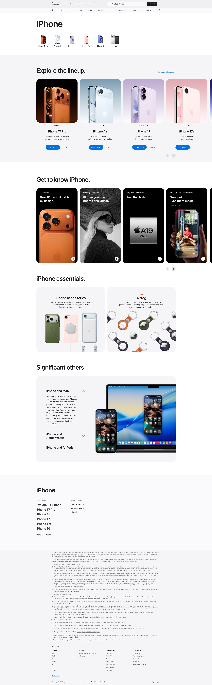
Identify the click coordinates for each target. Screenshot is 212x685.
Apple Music (109, 659)
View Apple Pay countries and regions (88, 632)
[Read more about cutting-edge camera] (100, 225)
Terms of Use (99, 682)
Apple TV (109, 656)
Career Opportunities (139, 659)
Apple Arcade (110, 661)
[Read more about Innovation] (57, 225)
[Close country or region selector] (159, 4)
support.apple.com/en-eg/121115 (64, 603)
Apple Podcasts (110, 664)
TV (53, 667)
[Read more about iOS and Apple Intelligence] (186, 225)
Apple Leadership (138, 656)
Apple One (109, 653)
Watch (54, 661)
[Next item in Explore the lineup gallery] (174, 156)
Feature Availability (74, 637)
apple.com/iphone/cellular (71, 591)
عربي (158, 682)
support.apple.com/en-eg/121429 (115, 617)
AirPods (54, 664)
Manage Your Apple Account (87, 653)
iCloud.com (82, 656)
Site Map (108, 682)
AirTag (54, 670)
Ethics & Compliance (139, 664)
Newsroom (136, 653)
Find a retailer (56, 676)
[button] (126, 4)
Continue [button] (152, 4)
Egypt (153, 682)
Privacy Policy (89, 682)
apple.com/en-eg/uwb (89, 598)
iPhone (54, 659)
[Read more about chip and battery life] (143, 225)
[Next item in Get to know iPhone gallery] (174, 269)
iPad (53, 656)
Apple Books (110, 667)
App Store (109, 670)
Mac (53, 653)
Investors (136, 661)
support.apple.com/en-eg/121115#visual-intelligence (70, 614)
